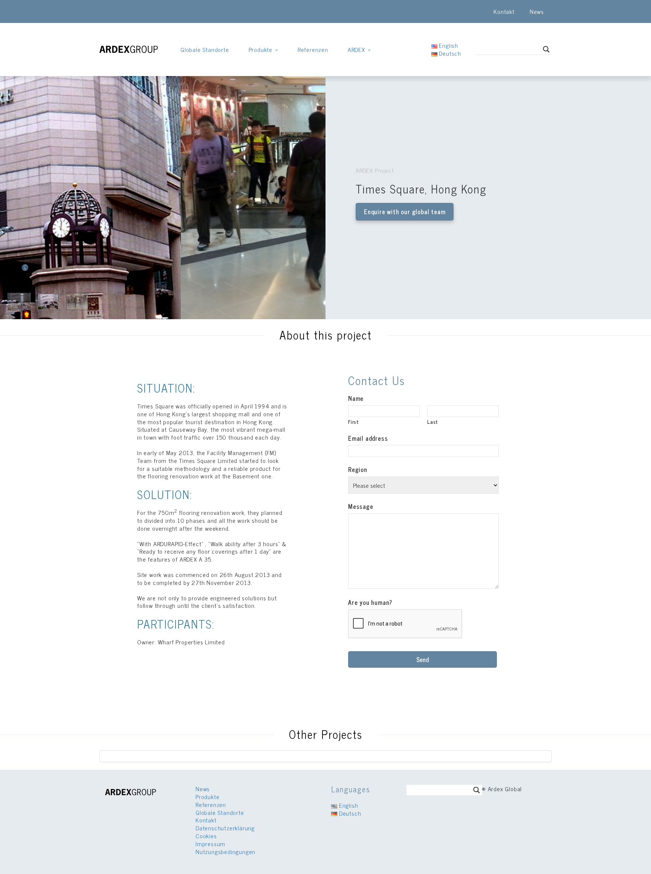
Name (356, 398)
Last (432, 421)
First (353, 421)
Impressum (210, 843)
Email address (368, 438)
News (537, 11)
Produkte (261, 49)
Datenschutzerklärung (225, 828)
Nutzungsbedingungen (225, 851)
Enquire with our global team (404, 211)
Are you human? (370, 602)
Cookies (206, 836)
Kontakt (504, 11)
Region (357, 470)
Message (360, 506)
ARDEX (357, 49)
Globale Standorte (204, 49)
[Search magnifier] (546, 49)
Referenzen (313, 49)
